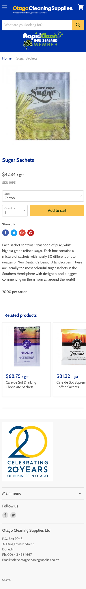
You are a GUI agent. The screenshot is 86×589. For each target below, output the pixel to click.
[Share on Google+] (22, 232)
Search (6, 580)
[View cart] (80, 7)
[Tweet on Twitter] (14, 232)
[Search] (78, 25)
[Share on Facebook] (5, 232)
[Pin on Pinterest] (30, 232)
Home (6, 58)
